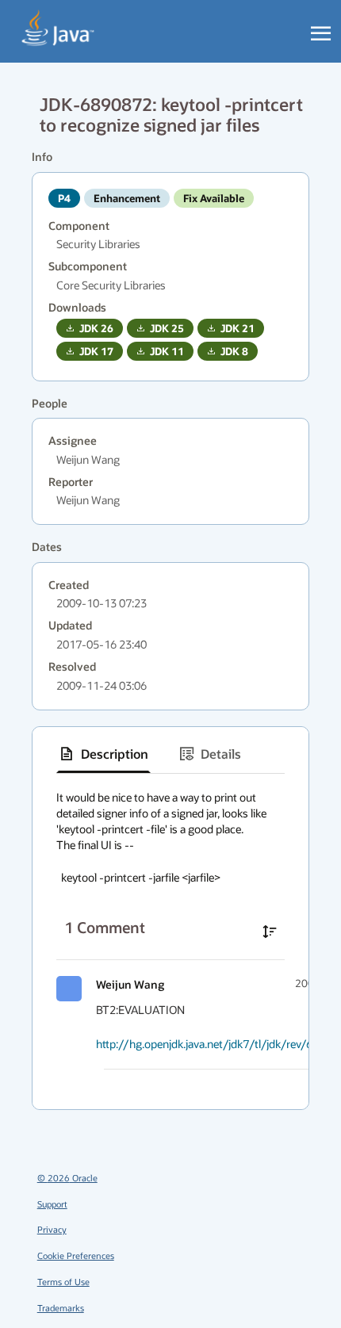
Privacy (52, 1229)
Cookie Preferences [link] (75, 1255)
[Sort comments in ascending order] (270, 931)
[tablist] (170, 754)
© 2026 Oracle (67, 1178)
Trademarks (60, 1308)
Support (52, 1204)
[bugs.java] (58, 28)
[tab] (103, 754)
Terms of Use (63, 1282)
